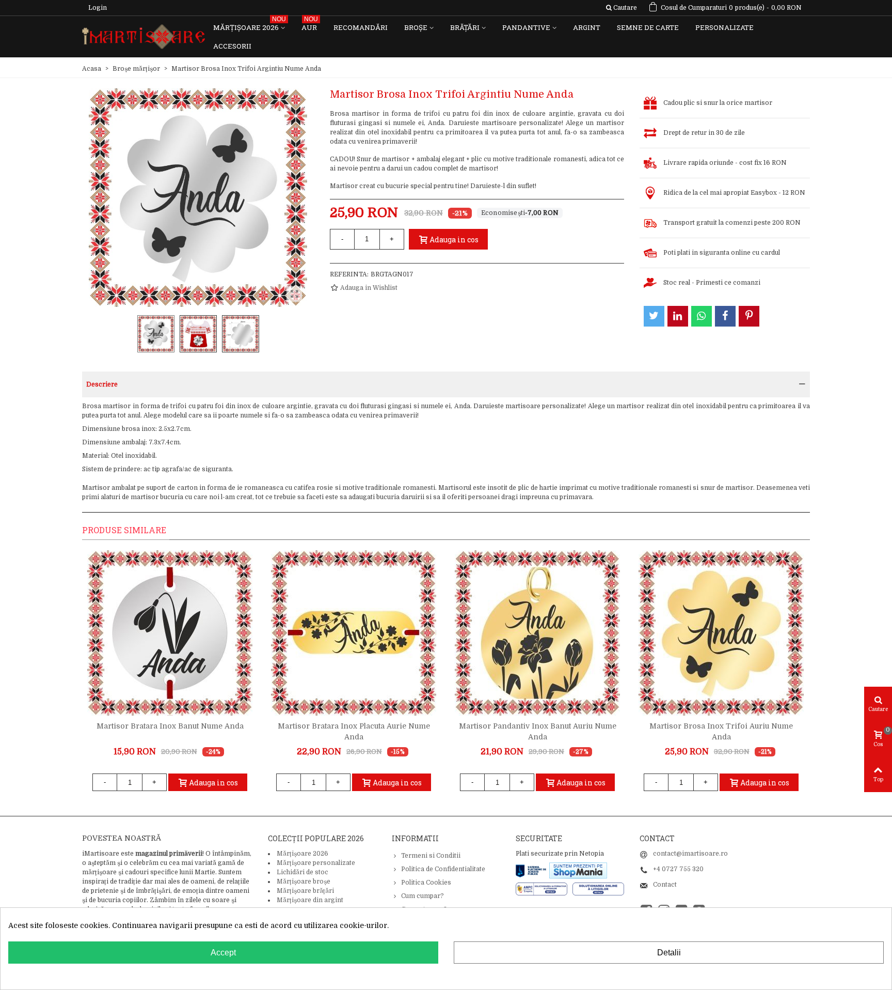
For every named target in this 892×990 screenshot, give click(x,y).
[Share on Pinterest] (749, 316)
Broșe (415, 27)
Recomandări (360, 27)
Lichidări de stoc (302, 872)
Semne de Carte (648, 27)
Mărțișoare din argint (310, 900)
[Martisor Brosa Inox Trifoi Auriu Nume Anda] (721, 633)
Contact (665, 884)
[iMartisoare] (143, 37)
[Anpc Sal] (544, 888)
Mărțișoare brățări (305, 890)
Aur (309, 25)
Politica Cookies (426, 882)
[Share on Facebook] (725, 316)
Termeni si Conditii (430, 855)
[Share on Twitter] (654, 316)
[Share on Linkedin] (677, 316)
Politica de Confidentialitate (443, 869)
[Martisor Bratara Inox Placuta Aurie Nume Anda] (353, 633)
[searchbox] (621, 8)
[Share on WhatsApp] (701, 316)
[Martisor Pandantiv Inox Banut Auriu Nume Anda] (537, 633)
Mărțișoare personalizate (316, 863)
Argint (586, 27)
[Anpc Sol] (598, 888)
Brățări (465, 27)
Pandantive (526, 27)
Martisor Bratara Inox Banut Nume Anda (170, 726)
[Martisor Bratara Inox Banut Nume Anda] (169, 633)
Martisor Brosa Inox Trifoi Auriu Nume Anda (721, 731)
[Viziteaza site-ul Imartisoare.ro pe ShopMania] (578, 870)
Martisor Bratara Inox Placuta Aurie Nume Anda (354, 731)
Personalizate (724, 27)
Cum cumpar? (422, 896)
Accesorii (232, 46)
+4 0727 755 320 (678, 869)
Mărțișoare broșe (303, 881)
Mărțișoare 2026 (249, 25)
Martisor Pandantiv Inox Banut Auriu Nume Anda (537, 731)
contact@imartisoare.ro (690, 853)
